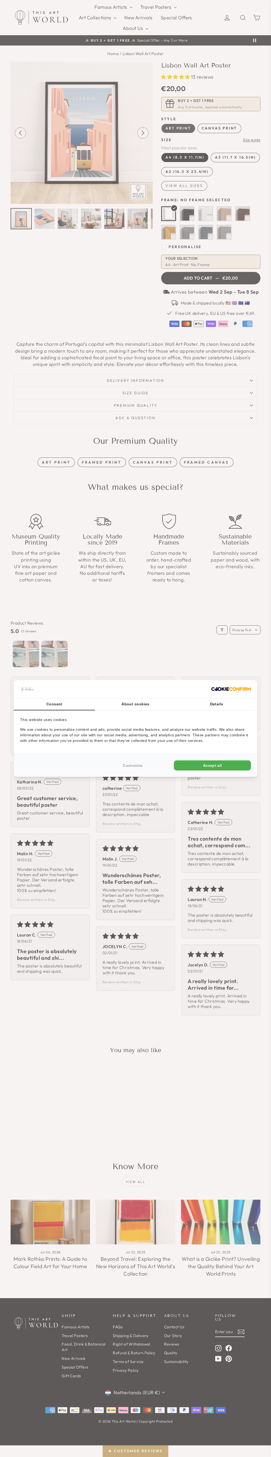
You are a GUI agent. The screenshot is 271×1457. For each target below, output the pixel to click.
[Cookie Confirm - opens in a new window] (231, 689)
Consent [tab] (54, 704)
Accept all (212, 765)
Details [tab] (216, 704)
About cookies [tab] (135, 704)
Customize (133, 765)
